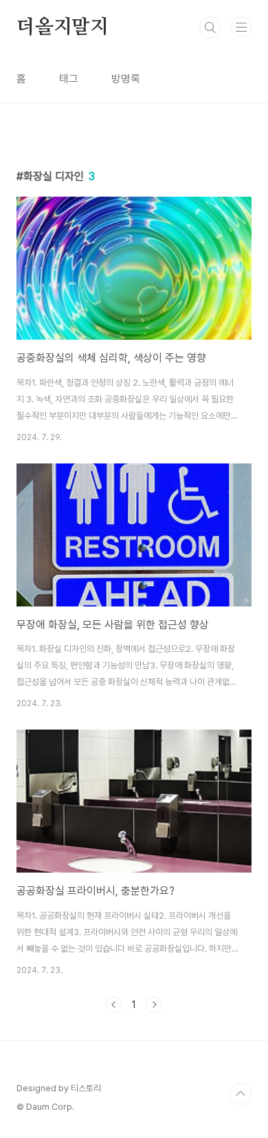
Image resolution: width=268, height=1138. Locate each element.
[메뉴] (241, 27)
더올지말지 (62, 27)
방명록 (125, 78)
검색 (210, 27)
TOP (241, 1094)
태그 (68, 78)
